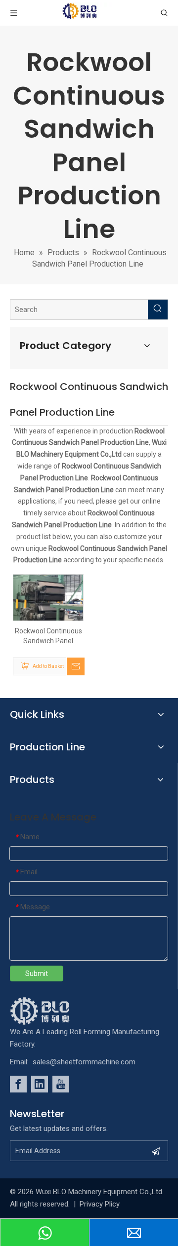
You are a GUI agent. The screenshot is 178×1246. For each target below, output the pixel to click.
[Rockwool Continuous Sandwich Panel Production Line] (48, 600)
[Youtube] (60, 1084)
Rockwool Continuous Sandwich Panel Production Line (48, 636)
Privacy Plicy (100, 1204)
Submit (36, 973)
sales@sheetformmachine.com (84, 1061)
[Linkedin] (39, 1084)
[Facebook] (18, 1084)
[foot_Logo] (55, 1011)
